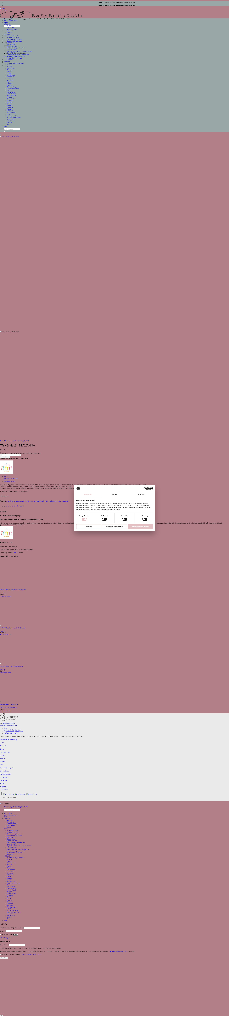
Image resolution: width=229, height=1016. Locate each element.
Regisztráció (4, 957)
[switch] (104, 519)
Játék (2, 783)
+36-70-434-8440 (9, 723)
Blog (5, 126)
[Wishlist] (0, 134)
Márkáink (7, 61)
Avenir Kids (11, 68)
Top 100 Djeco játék (10, 20)
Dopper (10, 83)
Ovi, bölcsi (10, 27)
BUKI (9, 71)
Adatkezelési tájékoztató (12, 730)
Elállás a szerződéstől (11, 733)
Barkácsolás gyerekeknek (16, 48)
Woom (9, 123)
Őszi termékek (12, 29)
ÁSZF (5, 728)
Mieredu (10, 100)
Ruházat (10, 60)
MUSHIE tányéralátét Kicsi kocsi (11, 666)
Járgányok (3, 787)
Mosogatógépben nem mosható (56, 501)
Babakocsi (3, 780)
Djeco (9, 82)
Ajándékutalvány (13, 37)
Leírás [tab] (6, 476)
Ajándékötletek (12, 36)
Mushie (9, 102)
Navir (9, 104)
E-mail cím (4, 945)
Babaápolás (4, 777)
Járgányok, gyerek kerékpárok (18, 54)
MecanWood (11, 99)
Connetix (10, 77)
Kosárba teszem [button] (5, 596)
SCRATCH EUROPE (14, 117)
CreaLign (10, 80)
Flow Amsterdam (13, 88)
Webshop (7, 34)
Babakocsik (11, 43)
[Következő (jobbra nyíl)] (2, 1015)
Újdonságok (8, 19)
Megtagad (89, 526)
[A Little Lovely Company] (6, 473)
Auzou (9, 65)
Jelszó (2, 931)
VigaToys (10, 119)
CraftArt (10, 78)
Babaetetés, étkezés (14, 41)
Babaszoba (11, 44)
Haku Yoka (11, 92)
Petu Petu (10, 111)
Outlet (6, 22)
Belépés (15, 934)
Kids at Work (11, 95)
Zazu (9, 124)
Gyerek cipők (11, 49)
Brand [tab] (6, 480)
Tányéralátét (25, 441)
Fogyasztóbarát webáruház (13, 732)
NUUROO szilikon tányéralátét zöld (12, 628)
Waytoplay (11, 121)
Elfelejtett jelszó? (6, 938)
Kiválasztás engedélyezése (114, 526)
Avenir (9, 66)
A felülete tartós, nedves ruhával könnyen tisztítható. (25, 501)
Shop (2, 441)
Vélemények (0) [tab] (9, 481)
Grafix (9, 90)
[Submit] (4, 131)
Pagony (10, 109)
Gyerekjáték (11, 53)
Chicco (9, 73)
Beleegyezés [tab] (88, 494)
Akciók (9, 26)
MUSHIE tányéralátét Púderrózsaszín (13, 590)
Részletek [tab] (114, 494)
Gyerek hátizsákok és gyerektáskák (19, 51)
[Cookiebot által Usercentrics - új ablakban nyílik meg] (145, 488)
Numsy (9, 106)
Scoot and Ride (12, 116)
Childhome (11, 75)
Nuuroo (10, 107)
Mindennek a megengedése (140, 526)
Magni (9, 97)
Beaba (9, 70)
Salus (9, 114)
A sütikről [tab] (141, 494)
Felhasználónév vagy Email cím (11, 928)
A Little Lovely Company (15, 63)
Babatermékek (12, 46)
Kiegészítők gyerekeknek (16, 56)
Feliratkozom (49, 997)
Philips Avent (12, 112)
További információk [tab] (11, 478)
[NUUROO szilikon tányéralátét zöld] (14, 623)
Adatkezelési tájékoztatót (31, 954)
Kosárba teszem (5, 457)
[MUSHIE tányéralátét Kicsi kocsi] (11, 661)
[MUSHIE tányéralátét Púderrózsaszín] (11, 585)
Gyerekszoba (4, 790)
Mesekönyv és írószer (14, 58)
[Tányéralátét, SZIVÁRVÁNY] (22, 699)
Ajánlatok (7, 24)
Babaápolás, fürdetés (14, 39)
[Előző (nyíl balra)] (0, 1015)
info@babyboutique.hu (8, 725)
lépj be (16, 553)
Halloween (11, 31)
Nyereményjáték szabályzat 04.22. (16, 807)
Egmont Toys (12, 87)
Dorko (9, 32)
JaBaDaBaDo (11, 94)
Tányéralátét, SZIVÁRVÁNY (9, 704)
